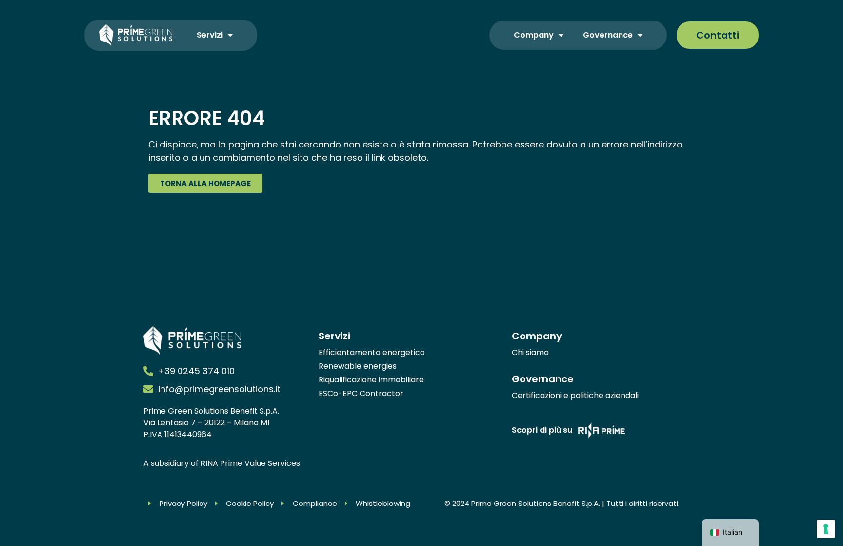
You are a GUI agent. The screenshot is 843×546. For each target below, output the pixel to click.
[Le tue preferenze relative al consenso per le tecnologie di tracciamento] (826, 529)
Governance (608, 35)
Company (534, 35)
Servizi (210, 35)
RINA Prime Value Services (250, 463)
